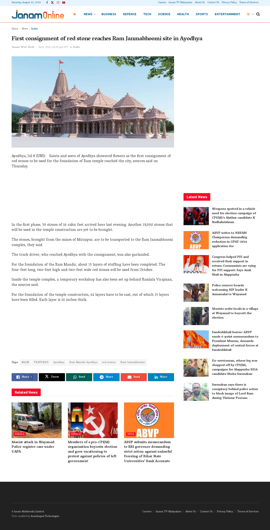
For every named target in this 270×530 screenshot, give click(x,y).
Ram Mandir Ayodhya (83, 362)
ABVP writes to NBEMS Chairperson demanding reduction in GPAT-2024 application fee (229, 239)
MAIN (25, 362)
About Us (200, 2)
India (34, 29)
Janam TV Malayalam (180, 2)
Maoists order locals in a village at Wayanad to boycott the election (235, 313)
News (88, 14)
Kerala (19, 434)
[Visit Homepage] (38, 14)
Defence (129, 14)
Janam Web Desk (23, 47)
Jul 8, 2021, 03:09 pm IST (53, 47)
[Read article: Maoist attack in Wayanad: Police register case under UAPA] (37, 420)
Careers (162, 2)
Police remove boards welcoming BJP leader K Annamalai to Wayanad (229, 290)
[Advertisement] (93, 197)
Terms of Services (248, 2)
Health (183, 14)
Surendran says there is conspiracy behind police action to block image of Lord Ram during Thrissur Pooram (235, 391)
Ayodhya (59, 362)
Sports (202, 14)
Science (164, 14)
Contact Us (213, 2)
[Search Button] (258, 14)
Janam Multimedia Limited (29, 511)
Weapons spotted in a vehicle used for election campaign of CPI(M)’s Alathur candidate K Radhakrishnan (234, 215)
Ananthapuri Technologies (45, 516)
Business (108, 14)
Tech (147, 14)
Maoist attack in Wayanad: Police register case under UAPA (33, 447)
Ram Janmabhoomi (132, 362)
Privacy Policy (229, 2)
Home (15, 29)
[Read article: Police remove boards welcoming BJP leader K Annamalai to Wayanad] (196, 293)
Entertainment (227, 14)
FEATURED (41, 362)
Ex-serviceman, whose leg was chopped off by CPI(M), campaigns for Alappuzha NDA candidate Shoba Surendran (235, 367)
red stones (109, 362)
